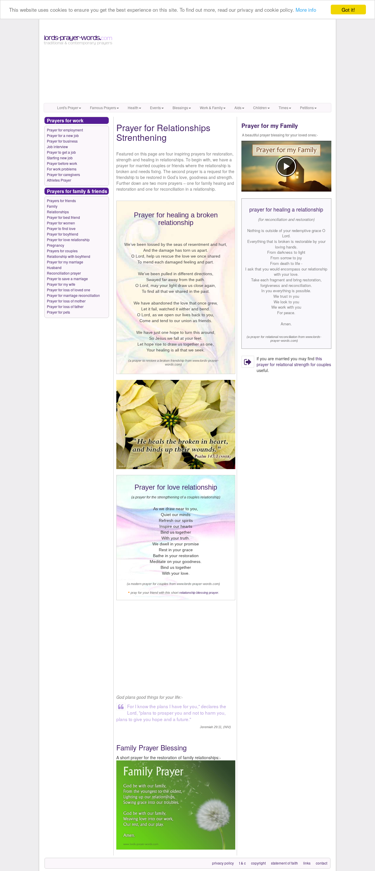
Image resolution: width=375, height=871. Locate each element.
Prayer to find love (61, 228)
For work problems (61, 168)
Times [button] (283, 107)
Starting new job (60, 157)
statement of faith (284, 862)
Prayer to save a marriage (67, 278)
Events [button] (155, 107)
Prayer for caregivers (63, 174)
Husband (54, 267)
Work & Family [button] (211, 107)
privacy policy (223, 862)
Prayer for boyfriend (62, 233)
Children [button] (260, 107)
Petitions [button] (307, 107)
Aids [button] (237, 107)
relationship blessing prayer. (199, 592)
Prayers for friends (61, 200)
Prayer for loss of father (65, 306)
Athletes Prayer (59, 179)
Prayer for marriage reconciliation (73, 295)
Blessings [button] (180, 107)
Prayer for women (61, 222)
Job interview (57, 146)
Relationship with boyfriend (68, 256)
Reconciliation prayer (64, 272)
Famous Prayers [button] (103, 107)
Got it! (348, 9)
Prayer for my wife (61, 284)
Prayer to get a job (61, 152)
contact (321, 862)
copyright (258, 862)
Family (52, 206)
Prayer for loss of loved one (68, 289)
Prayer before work (62, 163)
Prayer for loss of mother (66, 300)
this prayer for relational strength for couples (294, 361)
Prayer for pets (58, 311)
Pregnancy (55, 245)
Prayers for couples (62, 250)
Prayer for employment (65, 129)
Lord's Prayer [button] (67, 107)
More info (306, 9)
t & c (242, 862)
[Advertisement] (224, 62)
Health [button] (133, 107)
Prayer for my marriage (65, 261)
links (307, 862)
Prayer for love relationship (68, 239)
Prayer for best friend (63, 217)
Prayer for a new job (63, 135)
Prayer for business (62, 140)
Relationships (58, 211)
